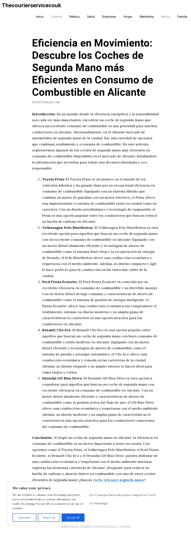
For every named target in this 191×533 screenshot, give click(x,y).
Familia (182, 16)
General (56, 16)
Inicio (40, 16)
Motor (165, 16)
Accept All (73, 517)
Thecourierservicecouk (31, 5)
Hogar (128, 16)
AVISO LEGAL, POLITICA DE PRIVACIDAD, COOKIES (95, 527)
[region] (48, 504)
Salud (91, 16)
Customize (24, 517)
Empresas (109, 16)
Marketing (147, 16)
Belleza (74, 16)
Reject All (49, 517)
